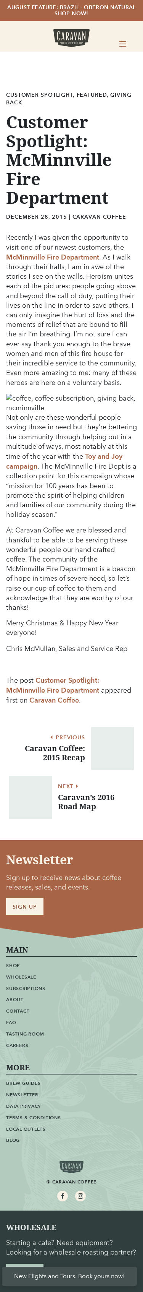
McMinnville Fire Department (52, 257)
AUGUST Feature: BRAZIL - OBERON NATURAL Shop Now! (71, 10)
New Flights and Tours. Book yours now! (69, 1276)
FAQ (11, 1022)
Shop (13, 965)
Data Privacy (23, 1106)
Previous (69, 738)
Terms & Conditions (33, 1117)
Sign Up (25, 907)
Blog (13, 1140)
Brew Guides (23, 1083)
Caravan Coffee (54, 700)
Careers (17, 1045)
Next (66, 787)
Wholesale (21, 977)
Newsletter (22, 1094)
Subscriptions (25, 988)
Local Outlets (26, 1129)
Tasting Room (25, 1034)
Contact (17, 1011)
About (15, 999)
